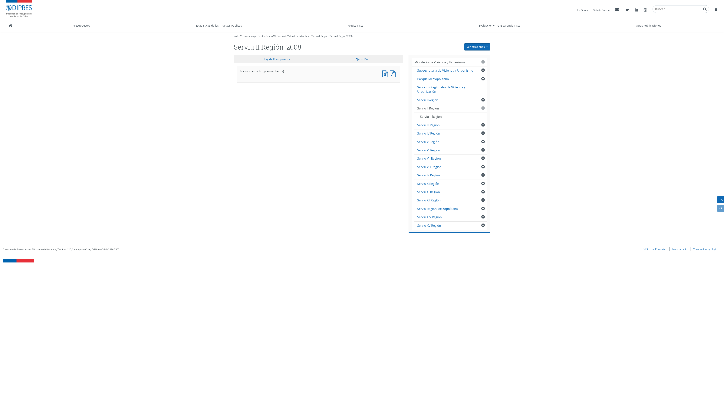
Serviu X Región (428, 184)
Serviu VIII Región (429, 167)
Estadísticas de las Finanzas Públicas (219, 25)
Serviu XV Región (429, 225)
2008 (350, 36)
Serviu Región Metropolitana (437, 209)
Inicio (236, 36)
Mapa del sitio (679, 248)
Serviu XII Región (429, 200)
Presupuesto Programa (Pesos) (386, 73)
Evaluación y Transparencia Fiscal (500, 25)
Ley (277, 59)
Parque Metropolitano (433, 79)
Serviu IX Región (428, 175)
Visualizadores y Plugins (705, 248)
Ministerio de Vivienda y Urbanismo (291, 36)
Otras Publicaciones (648, 25)
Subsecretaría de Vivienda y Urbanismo (445, 70)
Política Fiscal (355, 25)
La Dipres (582, 10)
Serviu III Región (428, 125)
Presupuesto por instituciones (256, 36)
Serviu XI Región (428, 192)
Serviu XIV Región (429, 217)
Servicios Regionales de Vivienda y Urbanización (441, 89)
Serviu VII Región (429, 158)
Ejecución (362, 59)
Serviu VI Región (428, 150)
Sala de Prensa (601, 10)
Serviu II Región (320, 36)
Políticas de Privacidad (654, 248)
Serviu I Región (427, 100)
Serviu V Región (428, 142)
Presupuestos (81, 25)
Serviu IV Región (428, 133)
